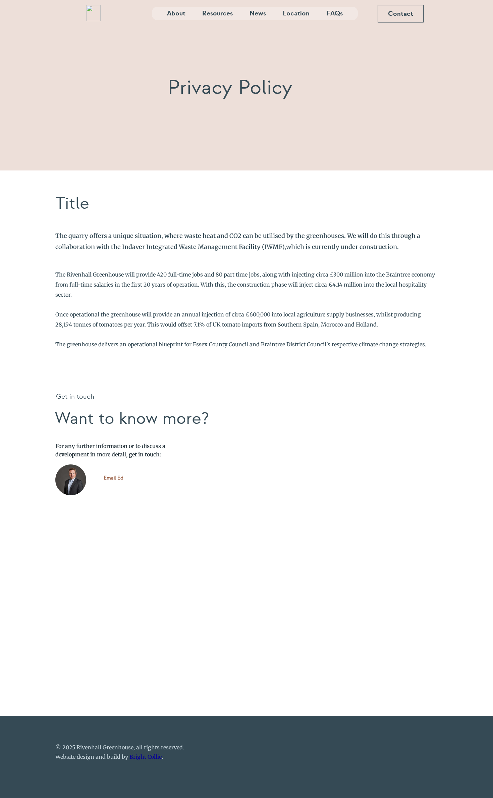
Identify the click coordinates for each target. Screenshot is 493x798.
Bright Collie (145, 756)
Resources (217, 13)
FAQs (334, 13)
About (176, 13)
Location (296, 13)
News (258, 13)
